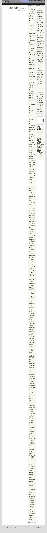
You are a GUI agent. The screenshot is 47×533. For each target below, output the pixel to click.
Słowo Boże (39, 153)
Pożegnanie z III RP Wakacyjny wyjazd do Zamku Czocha (32, 352)
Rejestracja (42, 0)
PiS (40, 145)
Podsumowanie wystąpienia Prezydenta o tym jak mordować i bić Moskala (40, 105)
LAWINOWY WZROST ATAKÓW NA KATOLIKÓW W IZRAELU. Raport (40, 107)
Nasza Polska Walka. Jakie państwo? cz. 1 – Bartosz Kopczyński (40, 14)
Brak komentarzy (25, 10)
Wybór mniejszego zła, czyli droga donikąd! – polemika (32, 34)
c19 (39, 128)
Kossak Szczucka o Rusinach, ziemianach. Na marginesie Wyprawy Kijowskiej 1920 (40, 65)
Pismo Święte (39, 146)
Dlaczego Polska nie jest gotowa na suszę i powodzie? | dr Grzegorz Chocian (40, 22)
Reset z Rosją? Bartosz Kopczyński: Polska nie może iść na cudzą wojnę (40, 63)
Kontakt (34, 0)
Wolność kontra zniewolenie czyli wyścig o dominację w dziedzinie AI (40, 42)
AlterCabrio (19, 10)
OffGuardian (38, 144)
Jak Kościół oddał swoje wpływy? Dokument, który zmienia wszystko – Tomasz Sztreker (40, 55)
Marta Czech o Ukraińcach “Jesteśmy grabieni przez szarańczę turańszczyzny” (39, 79)
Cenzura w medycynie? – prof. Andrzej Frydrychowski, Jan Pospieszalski (40, 77)
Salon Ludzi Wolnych (39, 151)
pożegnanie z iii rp (39, 148)
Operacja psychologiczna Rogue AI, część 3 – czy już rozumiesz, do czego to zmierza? (40, 97)
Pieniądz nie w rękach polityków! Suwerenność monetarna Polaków (40, 95)
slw (37, 152)
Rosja (38, 149)
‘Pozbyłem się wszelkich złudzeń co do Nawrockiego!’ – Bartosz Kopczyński (40, 30)
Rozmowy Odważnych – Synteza (32, 11)
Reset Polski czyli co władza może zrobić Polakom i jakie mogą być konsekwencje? (40, 9)
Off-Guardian (39, 143)
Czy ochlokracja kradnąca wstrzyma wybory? (32, 195)
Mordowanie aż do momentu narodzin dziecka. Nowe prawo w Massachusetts (40, 103)
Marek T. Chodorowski (39, 141)
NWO (40, 142)
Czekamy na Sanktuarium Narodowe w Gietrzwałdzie (31, 400)
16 (43, 119)
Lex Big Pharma (38, 98)
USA (42, 156)
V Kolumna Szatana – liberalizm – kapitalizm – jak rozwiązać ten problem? (40, 25)
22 (42, 120)
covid (38, 131)
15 (42, 119)
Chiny (40, 128)
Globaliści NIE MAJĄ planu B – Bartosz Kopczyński (31, 200)
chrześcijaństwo (40, 129)
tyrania (42, 154)
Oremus (42, 144)
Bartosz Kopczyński (39, 127)
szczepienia (40, 152)
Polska (40, 147)
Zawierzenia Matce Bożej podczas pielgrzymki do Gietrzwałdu (39, 72)
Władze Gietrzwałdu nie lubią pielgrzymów (31, 177)
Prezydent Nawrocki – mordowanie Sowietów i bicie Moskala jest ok (32, 490)
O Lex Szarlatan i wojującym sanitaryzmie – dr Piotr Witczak (32, 373)
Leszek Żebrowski (39, 138)
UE (37, 155)
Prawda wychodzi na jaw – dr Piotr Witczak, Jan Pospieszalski (32, 52)
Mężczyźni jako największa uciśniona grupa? (32, 142)
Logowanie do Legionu (38, 0)
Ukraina (40, 155)
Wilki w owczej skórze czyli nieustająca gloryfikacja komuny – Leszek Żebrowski (40, 111)
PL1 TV (38, 147)
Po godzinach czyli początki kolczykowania (14, 7)
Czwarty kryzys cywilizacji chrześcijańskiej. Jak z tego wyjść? (40, 12)
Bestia (37, 128)
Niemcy (37, 142)
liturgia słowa (39, 139)
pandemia (38, 145)
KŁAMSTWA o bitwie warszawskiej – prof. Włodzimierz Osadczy (40, 47)
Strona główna (31, 0)
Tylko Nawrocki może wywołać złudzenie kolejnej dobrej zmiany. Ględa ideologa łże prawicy (40, 91)
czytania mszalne (40, 132)
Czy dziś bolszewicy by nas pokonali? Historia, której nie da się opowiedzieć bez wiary (40, 74)
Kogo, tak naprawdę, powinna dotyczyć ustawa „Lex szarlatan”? (31, 286)
